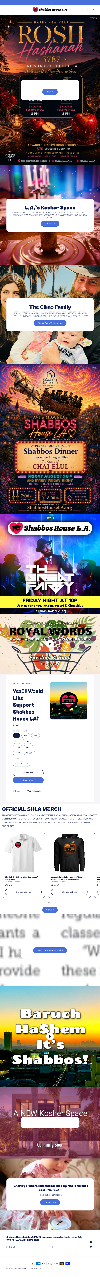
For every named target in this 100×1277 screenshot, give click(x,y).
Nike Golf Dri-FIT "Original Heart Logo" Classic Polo (21, 878)
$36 (25, 736)
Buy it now (28, 780)
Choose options (23, 892)
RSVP (50, 92)
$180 (17, 747)
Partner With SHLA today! (49, 323)
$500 (17, 753)
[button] (5, 10)
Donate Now (50, 1202)
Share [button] (17, 791)
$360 (28, 747)
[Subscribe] (49, 1247)
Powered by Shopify (34, 1268)
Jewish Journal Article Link (50, 950)
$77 (17, 741)
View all (50, 910)
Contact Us (50, 223)
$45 (35, 736)
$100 (27, 741)
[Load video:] (50, 644)
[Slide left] (44, 903)
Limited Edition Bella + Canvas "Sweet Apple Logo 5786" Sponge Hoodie (67, 878)
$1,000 (29, 753)
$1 (16, 736)
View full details (34, 791)
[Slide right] (55, 903)
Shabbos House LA (19, 1268)
